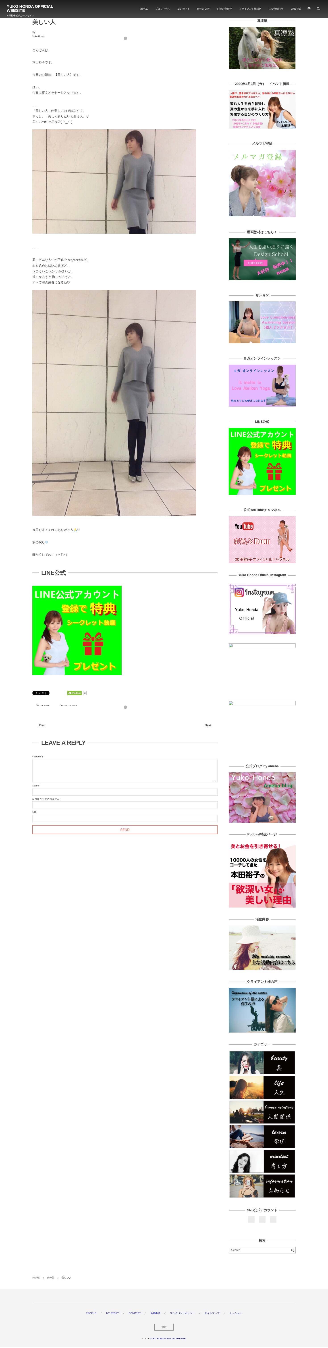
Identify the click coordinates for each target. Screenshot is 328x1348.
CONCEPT (135, 1313)
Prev (42, 725)
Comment (37, 756)
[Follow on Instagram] (273, 1219)
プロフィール (162, 9)
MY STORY (203, 9)
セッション (235, 1313)
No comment (42, 705)
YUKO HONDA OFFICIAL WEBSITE (30, 8)
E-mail (35, 799)
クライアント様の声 (250, 9)
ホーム (144, 9)
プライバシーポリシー (182, 1313)
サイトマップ (212, 1313)
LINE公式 (296, 9)
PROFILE (91, 1313)
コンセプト (183, 9)
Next (208, 725)
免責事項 (155, 1313)
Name (35, 785)
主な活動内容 (276, 9)
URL (34, 812)
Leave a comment (68, 705)
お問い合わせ (224, 9)
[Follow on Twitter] (262, 1219)
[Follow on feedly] (309, 8)
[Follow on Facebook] (251, 1219)
